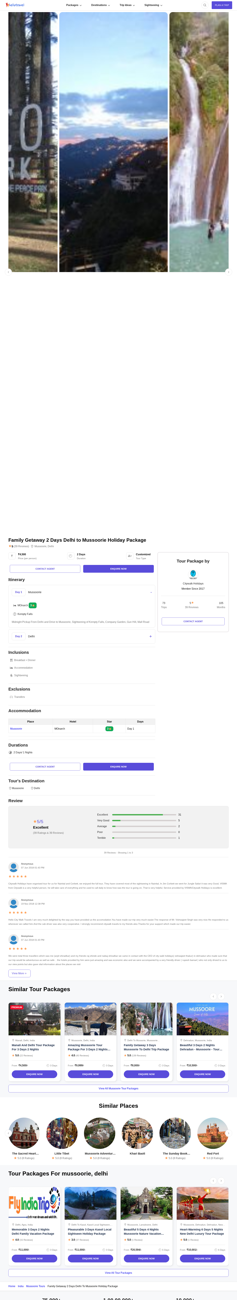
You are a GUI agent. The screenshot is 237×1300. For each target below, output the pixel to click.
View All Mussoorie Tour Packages (118, 1088)
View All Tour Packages (118, 1272)
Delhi (51, 546)
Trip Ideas (126, 5)
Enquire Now (34, 1074)
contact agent (45, 569)
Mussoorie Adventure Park (99, 1154)
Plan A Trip (222, 5)
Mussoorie (40, 546)
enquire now (118, 569)
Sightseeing (151, 5)
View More (18, 973)
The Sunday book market (175, 1154)
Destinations (99, 5)
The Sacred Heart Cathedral (24, 1154)
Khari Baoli (137, 1153)
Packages (72, 5)
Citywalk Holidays (193, 583)
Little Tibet (61, 1153)
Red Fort (213, 1153)
